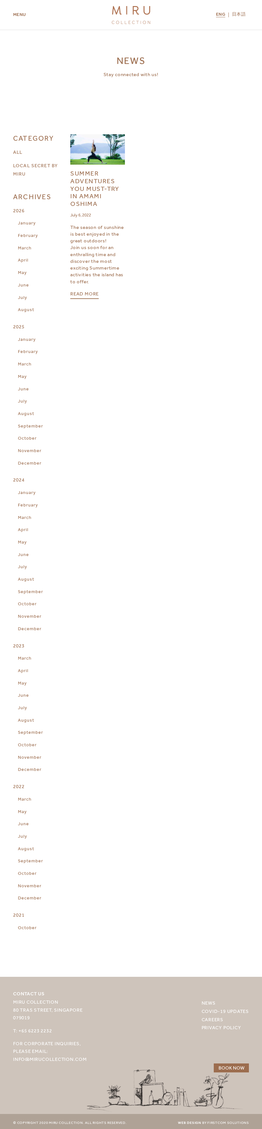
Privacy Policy (221, 1027)
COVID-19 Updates (225, 1011)
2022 (19, 786)
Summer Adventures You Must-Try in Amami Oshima (94, 188)
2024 (19, 480)
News (209, 1003)
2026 (19, 211)
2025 (19, 327)
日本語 (239, 14)
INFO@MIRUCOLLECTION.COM (50, 1059)
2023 (19, 646)
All (17, 152)
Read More (84, 294)
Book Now (231, 1068)
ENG (220, 14)
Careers (212, 1019)
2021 (19, 915)
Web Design (189, 1122)
